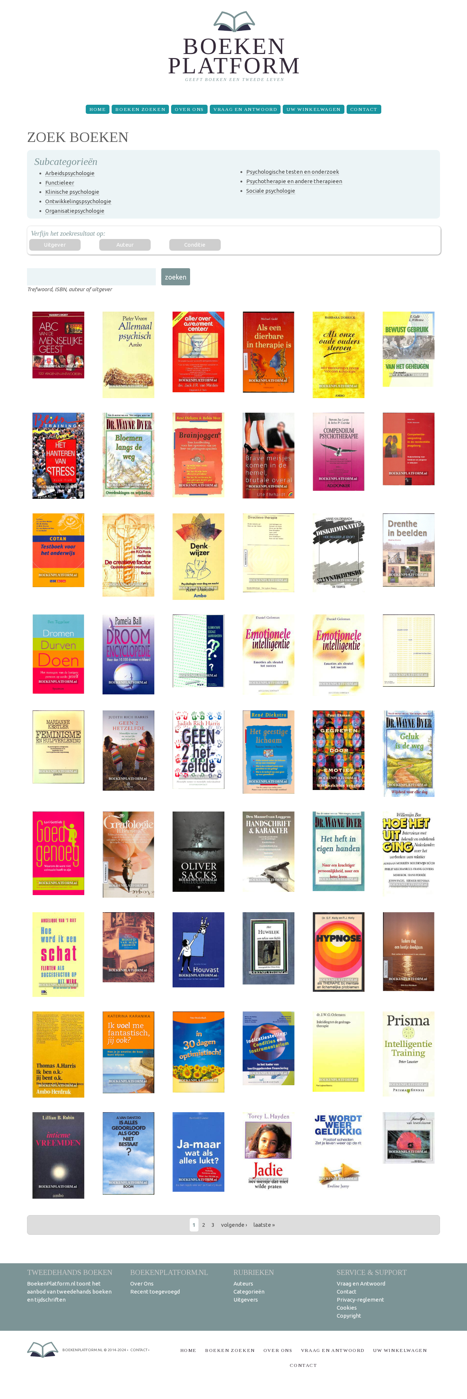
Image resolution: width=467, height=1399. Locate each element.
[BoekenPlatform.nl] (233, 49)
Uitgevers (246, 1299)
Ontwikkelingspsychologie (78, 201)
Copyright (349, 1316)
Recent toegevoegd (155, 1291)
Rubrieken (254, 1272)
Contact (364, 109)
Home (97, 109)
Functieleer (59, 183)
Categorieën (249, 1291)
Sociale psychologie (270, 191)
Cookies (347, 1307)
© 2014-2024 (115, 1350)
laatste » (264, 1225)
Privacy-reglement (360, 1299)
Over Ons (189, 109)
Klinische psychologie (72, 192)
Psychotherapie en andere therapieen (294, 181)
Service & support (372, 1272)
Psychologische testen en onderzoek (292, 172)
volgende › (234, 1225)
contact (138, 1350)
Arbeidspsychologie (69, 173)
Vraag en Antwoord (245, 109)
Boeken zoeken (140, 109)
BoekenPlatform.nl (169, 1272)
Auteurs (243, 1283)
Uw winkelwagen (313, 109)
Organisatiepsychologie (74, 211)
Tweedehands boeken (69, 1272)
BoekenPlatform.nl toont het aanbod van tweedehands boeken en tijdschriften (69, 1291)
